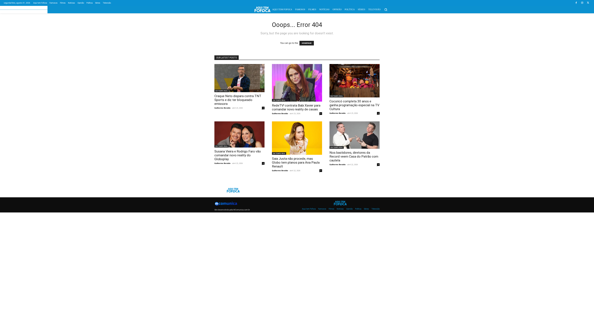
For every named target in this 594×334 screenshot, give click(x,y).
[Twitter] (588, 3)
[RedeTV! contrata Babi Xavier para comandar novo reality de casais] (297, 83)
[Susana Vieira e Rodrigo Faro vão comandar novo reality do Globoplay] (239, 134)
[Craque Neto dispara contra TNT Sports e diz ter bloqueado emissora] (239, 78)
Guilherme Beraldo (222, 108)
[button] (386, 9)
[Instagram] (582, 3)
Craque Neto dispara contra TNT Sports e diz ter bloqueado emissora (237, 100)
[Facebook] (576, 3)
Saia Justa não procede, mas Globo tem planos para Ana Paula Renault (296, 162)
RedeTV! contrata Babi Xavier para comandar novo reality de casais (296, 107)
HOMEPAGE (307, 43)
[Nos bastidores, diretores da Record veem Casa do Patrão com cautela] (354, 135)
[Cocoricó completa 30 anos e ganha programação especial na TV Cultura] (354, 80)
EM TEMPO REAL (221, 91)
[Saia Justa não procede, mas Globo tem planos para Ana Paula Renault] (297, 138)
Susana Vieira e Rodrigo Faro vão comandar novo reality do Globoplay (237, 155)
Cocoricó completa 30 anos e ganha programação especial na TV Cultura (354, 105)
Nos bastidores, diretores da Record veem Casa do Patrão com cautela (353, 156)
